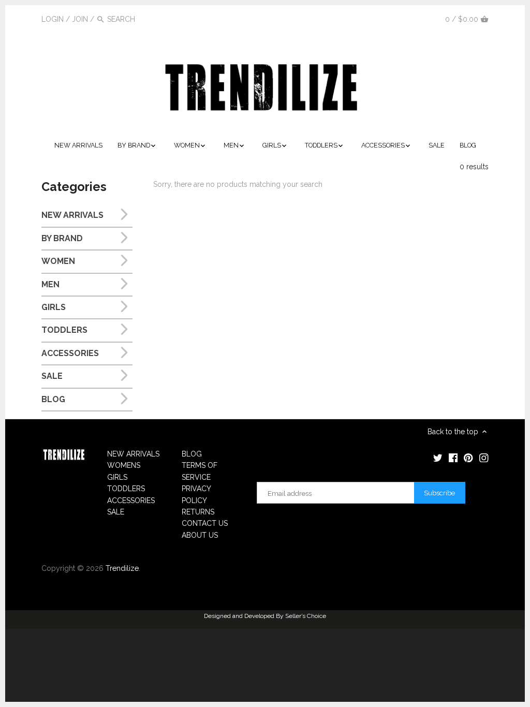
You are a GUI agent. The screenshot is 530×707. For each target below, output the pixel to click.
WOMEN (58, 261)
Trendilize (122, 568)
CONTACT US (205, 523)
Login (52, 19)
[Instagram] (426, 18)
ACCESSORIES (70, 353)
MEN (50, 284)
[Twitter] (380, 18)
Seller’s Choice (305, 616)
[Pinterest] (410, 18)
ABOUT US (200, 535)
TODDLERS (64, 330)
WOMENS (123, 465)
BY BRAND (62, 238)
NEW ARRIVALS (72, 215)
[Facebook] (395, 18)
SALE (52, 376)
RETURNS (198, 512)
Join (80, 19)
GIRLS (53, 307)
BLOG (53, 399)
